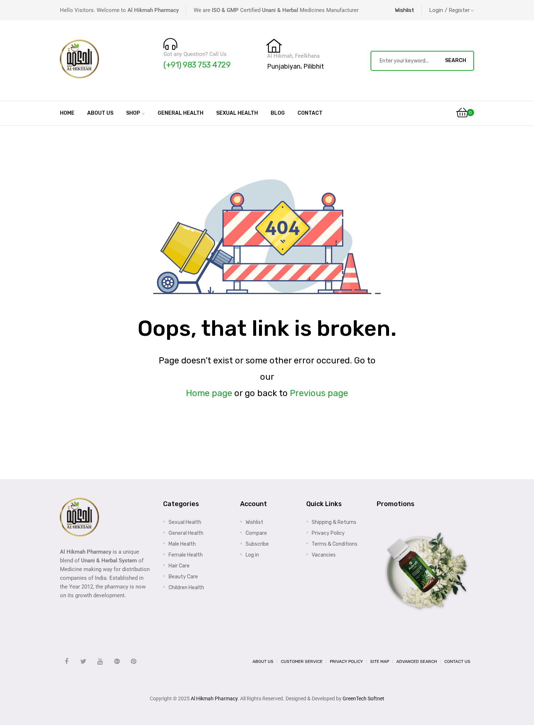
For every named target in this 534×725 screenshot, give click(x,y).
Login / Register (449, 10)
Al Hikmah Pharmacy (214, 698)
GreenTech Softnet (363, 698)
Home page (209, 393)
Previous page (319, 393)
